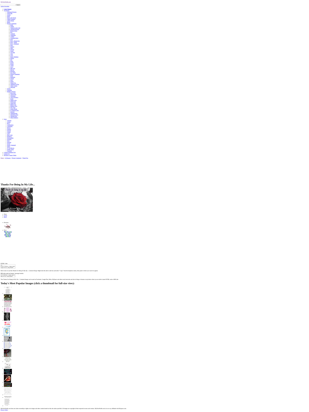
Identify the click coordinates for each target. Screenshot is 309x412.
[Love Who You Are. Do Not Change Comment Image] (8, 327)
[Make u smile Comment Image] (8, 397)
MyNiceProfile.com (6, 2)
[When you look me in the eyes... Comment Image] (8, 394)
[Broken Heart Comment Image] (7, 356)
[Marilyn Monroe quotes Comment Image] (7, 382)
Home (2, 158)
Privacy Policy (4, 410)
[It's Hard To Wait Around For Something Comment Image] (8, 341)
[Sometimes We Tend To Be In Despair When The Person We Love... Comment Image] (8, 311)
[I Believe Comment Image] (8, 368)
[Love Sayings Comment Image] (8, 293)
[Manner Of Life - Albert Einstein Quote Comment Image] (8, 361)
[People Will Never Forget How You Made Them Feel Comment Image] (8, 386)
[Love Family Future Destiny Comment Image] (8, 348)
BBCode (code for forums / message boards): (12, 273)
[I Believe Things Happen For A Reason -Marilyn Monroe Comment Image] (7, 320)
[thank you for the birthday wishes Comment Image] (8, 237)
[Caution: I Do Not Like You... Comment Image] (8, 306)
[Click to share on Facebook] (17, 200)
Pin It (5, 217)
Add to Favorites (5, 6)
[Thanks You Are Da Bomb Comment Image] (8, 228)
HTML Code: (4, 263)
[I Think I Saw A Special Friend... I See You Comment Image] (7, 335)
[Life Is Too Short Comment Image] (7, 405)
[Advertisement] (49, 170)
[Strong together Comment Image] (8, 374)
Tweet (5, 215)
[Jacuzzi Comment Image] (8, 300)
